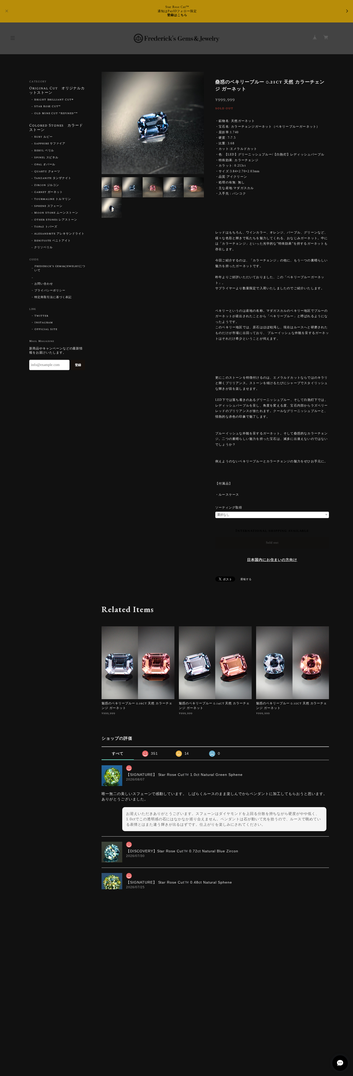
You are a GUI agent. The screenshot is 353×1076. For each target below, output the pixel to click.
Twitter (41, 316)
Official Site (45, 329)
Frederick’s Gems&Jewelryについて (59, 268)
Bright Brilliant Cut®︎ (54, 100)
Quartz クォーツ (47, 171)
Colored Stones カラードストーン (56, 127)
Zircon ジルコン (46, 185)
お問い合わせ (43, 284)
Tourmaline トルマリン (52, 199)
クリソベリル (43, 247)
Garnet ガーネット (48, 192)
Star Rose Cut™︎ (47, 106)
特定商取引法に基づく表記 (53, 297)
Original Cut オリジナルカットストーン (57, 90)
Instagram (43, 323)
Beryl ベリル (44, 151)
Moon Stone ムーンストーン (56, 213)
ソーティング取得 (228, 507)
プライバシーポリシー (49, 291)
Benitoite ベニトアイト (52, 241)
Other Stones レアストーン (55, 220)
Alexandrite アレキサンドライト (59, 234)
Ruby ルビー (43, 137)
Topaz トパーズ (46, 227)
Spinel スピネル (46, 157)
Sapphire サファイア (49, 144)
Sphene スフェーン (48, 206)
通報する (246, 579)
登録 (78, 365)
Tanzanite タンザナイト (52, 178)
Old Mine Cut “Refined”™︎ (56, 113)
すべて (118, 753)
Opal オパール (45, 164)
